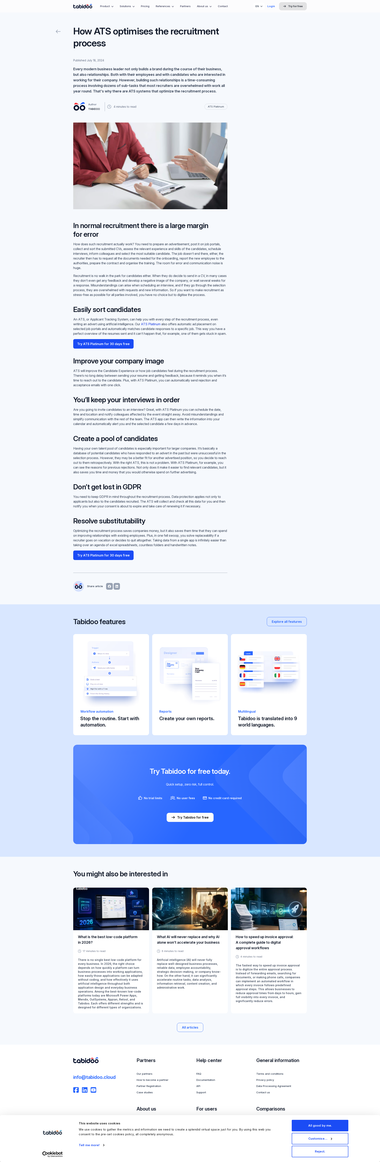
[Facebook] (76, 1090)
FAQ (198, 1073)
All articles (190, 1027)
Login (271, 6)
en (257, 6)
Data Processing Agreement (273, 1086)
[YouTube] (93, 1090)
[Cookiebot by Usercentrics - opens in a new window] (52, 1154)
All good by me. (320, 1125)
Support (201, 1092)
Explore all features (287, 622)
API (198, 1086)
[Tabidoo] (82, 6)
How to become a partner (152, 1079)
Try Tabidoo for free (193, 817)
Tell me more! (89, 1145)
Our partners (144, 1073)
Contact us (263, 1092)
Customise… (317, 1138)
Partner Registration (149, 1086)
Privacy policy (265, 1079)
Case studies (145, 1092)
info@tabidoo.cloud (94, 1077)
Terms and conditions (269, 1073)
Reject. (320, 1151)
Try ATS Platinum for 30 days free (103, 344)
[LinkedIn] (84, 1090)
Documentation (205, 1079)
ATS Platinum (150, 324)
